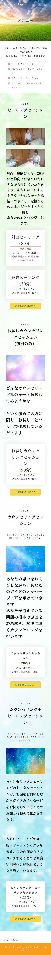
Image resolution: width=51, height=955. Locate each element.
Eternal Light (15, 4)
